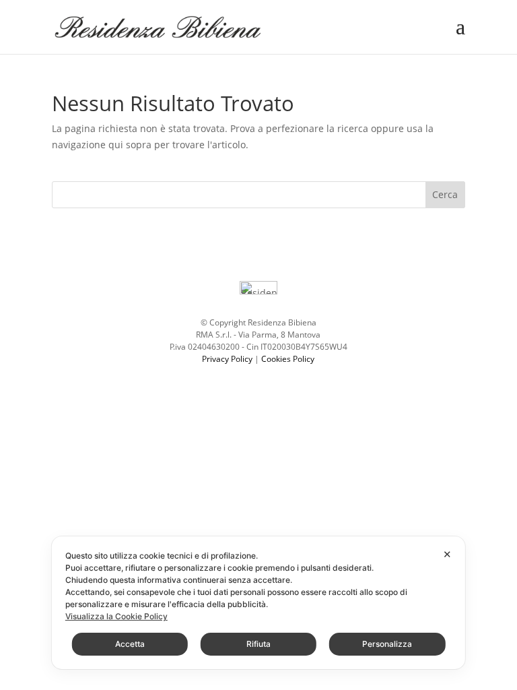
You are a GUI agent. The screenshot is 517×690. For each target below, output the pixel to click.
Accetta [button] (130, 644)
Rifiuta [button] (258, 644)
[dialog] (258, 602)
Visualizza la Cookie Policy (116, 616)
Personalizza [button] (387, 644)
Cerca (445, 194)
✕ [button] (447, 554)
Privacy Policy (227, 359)
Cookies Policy (287, 359)
